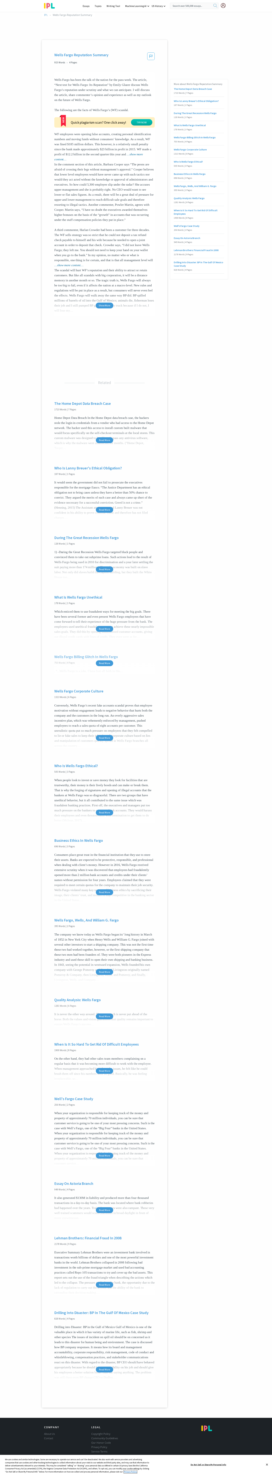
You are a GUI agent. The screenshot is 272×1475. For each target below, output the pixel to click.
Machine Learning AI (136, 6)
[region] (136, 1465)
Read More (104, 440)
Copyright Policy (100, 1434)
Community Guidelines (104, 1438)
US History (157, 6)
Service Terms (99, 1451)
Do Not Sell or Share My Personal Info (208, 1464)
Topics (98, 6)
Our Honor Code (101, 1442)
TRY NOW (142, 122)
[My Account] (224, 5)
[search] (215, 6)
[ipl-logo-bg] (50, 5)
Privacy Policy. (130, 1471)
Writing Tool (113, 6)
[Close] (267, 1464)
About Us (49, 1434)
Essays (86, 6)
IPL (46, 15)
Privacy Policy (99, 1447)
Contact (48, 1438)
